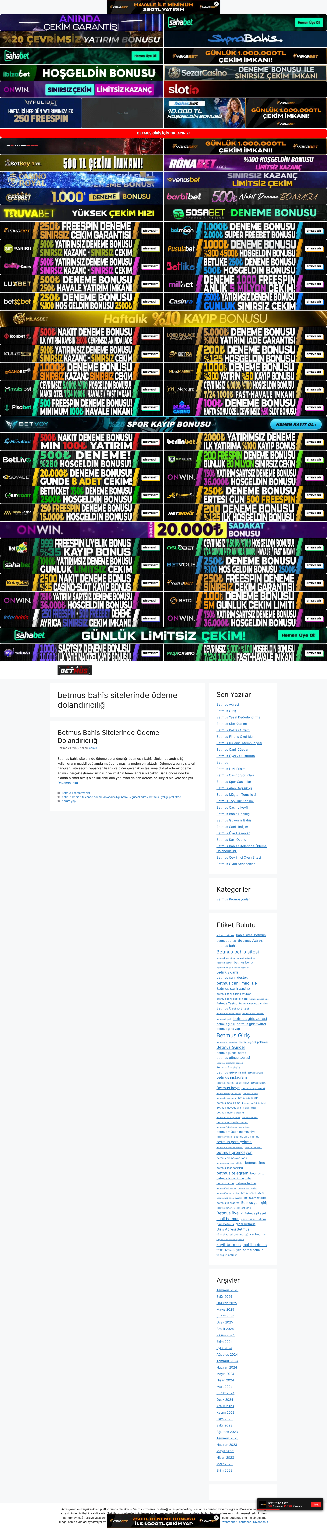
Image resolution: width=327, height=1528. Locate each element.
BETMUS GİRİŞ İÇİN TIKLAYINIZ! (163, 133)
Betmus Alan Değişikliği (234, 788)
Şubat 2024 (225, 1393)
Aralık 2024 (225, 1329)
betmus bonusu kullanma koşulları (232, 968)
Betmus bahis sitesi (237, 952)
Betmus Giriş (226, 711)
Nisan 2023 (225, 1457)
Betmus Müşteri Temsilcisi (236, 794)
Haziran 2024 (226, 1367)
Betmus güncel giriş (228, 1067)
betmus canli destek (232, 977)
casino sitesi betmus (253, 1219)
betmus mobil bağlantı (230, 1112)
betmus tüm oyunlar (247, 1188)
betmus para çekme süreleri (229, 1147)
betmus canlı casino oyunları (233, 993)
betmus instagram (231, 1077)
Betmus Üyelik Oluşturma (235, 756)
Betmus (222, 762)
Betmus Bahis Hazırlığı (233, 814)
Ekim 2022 (224, 1470)
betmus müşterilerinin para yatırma (233, 1127)
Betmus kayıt (228, 1088)
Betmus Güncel (230, 1047)
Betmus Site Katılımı (231, 724)
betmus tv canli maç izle (233, 1178)
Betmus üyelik (229, 1213)
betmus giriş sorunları (226, 1042)
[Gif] (163, 319)
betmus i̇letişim (258, 1083)
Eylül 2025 (224, 1296)
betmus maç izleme (228, 1102)
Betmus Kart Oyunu (231, 840)
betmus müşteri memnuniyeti (236, 1132)
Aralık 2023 (225, 1406)
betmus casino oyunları (253, 1003)
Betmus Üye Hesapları (233, 833)
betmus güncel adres (134, 797)
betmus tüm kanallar (226, 1188)
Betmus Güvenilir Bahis (233, 820)
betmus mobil (249, 1108)
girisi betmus (245, 1224)
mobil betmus (255, 1244)
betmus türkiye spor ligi (227, 1193)
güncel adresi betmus (229, 1234)
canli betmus (227, 1218)
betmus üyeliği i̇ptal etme (165, 797)
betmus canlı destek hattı (232, 998)
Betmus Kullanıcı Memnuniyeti (239, 743)
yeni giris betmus (226, 1254)
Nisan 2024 (225, 1380)
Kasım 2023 (225, 1412)
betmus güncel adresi (233, 1058)
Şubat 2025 (225, 1316)
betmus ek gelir (223, 1019)
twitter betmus (225, 1250)
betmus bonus (244, 962)
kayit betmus (228, 1244)
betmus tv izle (225, 1183)
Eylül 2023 (224, 1425)
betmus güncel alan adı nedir (230, 1063)
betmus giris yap (228, 1029)
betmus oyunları (224, 1137)
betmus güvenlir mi (231, 1072)
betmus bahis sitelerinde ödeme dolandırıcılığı (91, 797)
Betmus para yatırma (246, 1136)
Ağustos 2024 (227, 1354)
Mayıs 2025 (225, 1309)
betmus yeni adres (227, 1202)
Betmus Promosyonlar (76, 792)
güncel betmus (255, 1234)
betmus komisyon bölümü (228, 1093)
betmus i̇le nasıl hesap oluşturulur (232, 1083)
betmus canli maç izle (236, 983)
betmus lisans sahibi (226, 1098)
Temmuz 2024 (227, 1361)
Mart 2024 (224, 1387)
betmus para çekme (234, 1142)
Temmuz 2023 (227, 1438)
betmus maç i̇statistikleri (254, 1103)
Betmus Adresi (227, 704)
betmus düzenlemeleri (253, 1013)
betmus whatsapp (255, 1197)
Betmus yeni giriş (254, 1203)
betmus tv (257, 1173)
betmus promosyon (234, 1152)
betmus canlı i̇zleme (259, 999)
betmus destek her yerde (228, 1013)
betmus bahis (226, 946)
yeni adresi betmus (249, 1250)
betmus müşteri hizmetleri (232, 1122)
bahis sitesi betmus (251, 935)
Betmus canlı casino (233, 988)
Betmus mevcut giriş (228, 1107)
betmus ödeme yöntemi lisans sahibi (233, 1208)
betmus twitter (246, 1183)
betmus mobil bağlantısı (228, 1117)
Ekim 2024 (224, 1342)
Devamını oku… (69, 783)
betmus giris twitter (251, 1024)
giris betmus (225, 1224)
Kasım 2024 (225, 1335)
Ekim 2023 (224, 1419)
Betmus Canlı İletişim (232, 827)
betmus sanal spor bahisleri (229, 1163)
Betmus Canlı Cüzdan (232, 749)
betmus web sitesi (252, 1193)
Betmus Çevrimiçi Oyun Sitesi (238, 857)
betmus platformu (253, 1147)
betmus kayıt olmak (253, 1088)
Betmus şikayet (255, 1213)
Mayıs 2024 (225, 1374)
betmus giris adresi (250, 1018)
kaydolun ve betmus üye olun (230, 1239)
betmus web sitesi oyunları (229, 1198)
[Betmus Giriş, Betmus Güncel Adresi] (75, 670)
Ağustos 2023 (227, 1432)
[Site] (81, 230)
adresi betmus (225, 935)
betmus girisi (225, 1024)
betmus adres (226, 940)
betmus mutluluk (250, 1117)
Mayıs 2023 (225, 1451)
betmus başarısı (224, 963)
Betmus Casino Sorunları (235, 775)
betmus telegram (232, 1173)
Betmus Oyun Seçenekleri (235, 864)
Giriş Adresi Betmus (232, 1229)
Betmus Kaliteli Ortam (233, 730)
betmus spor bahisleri (229, 1167)
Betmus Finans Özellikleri (235, 737)
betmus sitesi (255, 1163)
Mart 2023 (224, 1464)
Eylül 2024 (224, 1348)
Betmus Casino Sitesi (232, 1008)
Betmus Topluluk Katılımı (235, 801)
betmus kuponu (250, 1093)
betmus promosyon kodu (231, 1157)
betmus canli (227, 972)
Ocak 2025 (224, 1322)
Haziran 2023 (226, 1445)
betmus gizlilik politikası (253, 1042)
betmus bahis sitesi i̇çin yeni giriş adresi (235, 958)
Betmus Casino (226, 1003)
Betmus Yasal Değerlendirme (238, 717)
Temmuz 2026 (227, 1290)
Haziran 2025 (226, 1303)
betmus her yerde (256, 1073)
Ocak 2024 (224, 1400)
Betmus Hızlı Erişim (230, 769)
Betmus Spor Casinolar (233, 782)
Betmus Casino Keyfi (232, 807)
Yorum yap (69, 801)
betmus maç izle (248, 1097)
